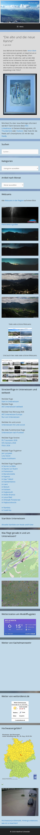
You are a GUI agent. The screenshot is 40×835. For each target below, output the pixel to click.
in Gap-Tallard (7, 479)
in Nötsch (5, 487)
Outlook (19, 131)
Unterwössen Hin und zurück (13, 425)
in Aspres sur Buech (10, 469)
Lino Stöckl (6, 456)
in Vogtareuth (7, 492)
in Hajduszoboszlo (9, 502)
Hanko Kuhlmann (9, 458)
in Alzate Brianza (8, 494)
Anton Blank (31, 50)
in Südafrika (6, 510)
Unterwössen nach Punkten (13, 432)
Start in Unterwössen (10, 401)
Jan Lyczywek (7, 453)
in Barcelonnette (8, 474)
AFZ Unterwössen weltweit (12, 406)
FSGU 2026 (6, 445)
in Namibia (6, 507)
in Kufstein (6, 489)
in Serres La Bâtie (9, 466)
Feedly (4, 136)
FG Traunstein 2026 (9, 440)
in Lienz (5, 484)
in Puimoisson (7, 471)
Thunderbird (7, 131)
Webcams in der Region (14, 200)
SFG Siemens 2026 (9, 443)
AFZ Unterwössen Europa (12, 414)
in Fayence (6, 476)
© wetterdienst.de (20, 720)
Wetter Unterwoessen (20, 702)
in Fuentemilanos (8, 482)
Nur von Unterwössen (10, 417)
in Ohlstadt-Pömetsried (11, 500)
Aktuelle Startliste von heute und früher (17, 524)
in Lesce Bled (7, 497)
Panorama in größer (10, 224)
